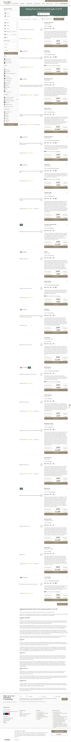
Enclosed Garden (9, 78)
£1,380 (57, 512)
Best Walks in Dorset (57, 712)
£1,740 (57, 360)
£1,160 (57, 244)
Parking (7, 85)
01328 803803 (64, 3)
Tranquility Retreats (51, 492)
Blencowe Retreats (51, 54)
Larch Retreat (47, 577)
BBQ (5, 68)
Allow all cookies (59, 731)
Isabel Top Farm (48, 395)
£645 (58, 481)
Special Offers (8, 58)
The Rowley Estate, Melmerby (53, 370)
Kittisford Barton (22, 671)
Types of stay (39, 717)
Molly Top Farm (48, 457)
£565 (58, 357)
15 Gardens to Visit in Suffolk (59, 717)
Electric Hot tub (6, 76)
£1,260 (57, 450)
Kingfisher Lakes (51, 196)
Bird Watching (8, 111)
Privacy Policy (36, 701)
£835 (58, 217)
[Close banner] (69, 730)
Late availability (40, 714)
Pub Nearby (8, 87)
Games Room (8, 82)
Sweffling (38, 683)
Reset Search (11, 53)
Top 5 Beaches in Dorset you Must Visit (60, 724)
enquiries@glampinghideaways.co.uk (11, 711)
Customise (17, 739)
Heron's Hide (47, 108)
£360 (58, 242)
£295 (58, 98)
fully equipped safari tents (31, 625)
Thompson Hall (51, 82)
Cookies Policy (19, 735)
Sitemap (38, 719)
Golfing (7, 116)
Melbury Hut (47, 488)
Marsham (50, 26)
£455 (58, 509)
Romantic (7, 102)
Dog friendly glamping (41, 715)
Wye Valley (50, 427)
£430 (58, 537)
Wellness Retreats (9, 104)
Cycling (7, 113)
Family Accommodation (10, 97)
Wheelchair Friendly (9, 106)
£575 (58, 43)
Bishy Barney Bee (48, 78)
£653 (58, 71)
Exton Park (22, 655)
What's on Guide (49, 3)
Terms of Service (41, 701)
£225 (58, 127)
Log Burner (8, 83)
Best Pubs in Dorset (57, 715)
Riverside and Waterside (10, 100)
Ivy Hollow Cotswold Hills (50, 224)
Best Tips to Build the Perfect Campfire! (60, 716)
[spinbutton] (11, 22)
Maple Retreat (47, 367)
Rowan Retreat (47, 281)
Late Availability (8, 62)
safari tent (36, 688)
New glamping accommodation (42, 713)
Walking (7, 121)
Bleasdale (26, 650)
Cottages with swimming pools (42, 716)
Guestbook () (37, 124)
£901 (58, 101)
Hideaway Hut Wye (48, 423)
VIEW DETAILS (56, 73)
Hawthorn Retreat (48, 136)
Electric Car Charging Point (10, 73)
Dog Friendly (8, 71)
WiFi (6, 89)
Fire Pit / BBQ (8, 80)
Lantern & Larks (22, 636)
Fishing (7, 115)
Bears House (47, 547)
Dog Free (7, 69)
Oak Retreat (47, 164)
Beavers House (47, 519)
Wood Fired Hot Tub (7, 92)
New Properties (8, 60)
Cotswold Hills (50, 228)
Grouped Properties (9, 99)
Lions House (47, 337)
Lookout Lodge (47, 192)
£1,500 (57, 129)
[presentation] (41, 29)
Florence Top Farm (48, 22)
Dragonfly (46, 309)
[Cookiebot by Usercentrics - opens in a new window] (7, 740)
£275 (58, 41)
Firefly (45, 251)
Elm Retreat (47, 50)
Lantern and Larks (40, 712)
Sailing (7, 118)
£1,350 (57, 540)
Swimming (7, 120)
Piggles (49, 341)
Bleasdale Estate (43, 642)
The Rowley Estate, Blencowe (53, 140)
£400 (58, 214)
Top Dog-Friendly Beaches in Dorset (60, 723)
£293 (58, 69)
